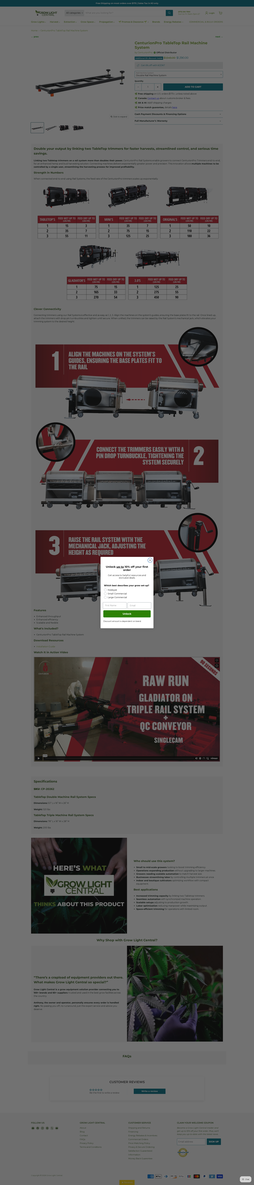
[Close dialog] (150, 560)
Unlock (127, 613)
